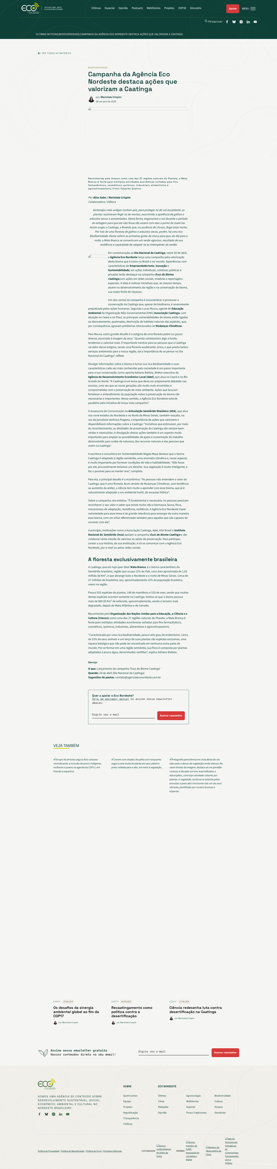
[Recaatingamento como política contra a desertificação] (138, 878)
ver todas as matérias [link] (56, 53)
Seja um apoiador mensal (110, 699)
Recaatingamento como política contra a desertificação (131, 1011)
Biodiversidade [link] (98, 67)
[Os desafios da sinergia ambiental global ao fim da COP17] (80, 878)
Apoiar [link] (233, 8)
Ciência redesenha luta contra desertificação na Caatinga (195, 1009)
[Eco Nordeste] (43, 13)
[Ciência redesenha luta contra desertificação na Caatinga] (196, 878)
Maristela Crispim (111, 97)
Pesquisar (215, 21)
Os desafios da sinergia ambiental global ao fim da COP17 (76, 1011)
